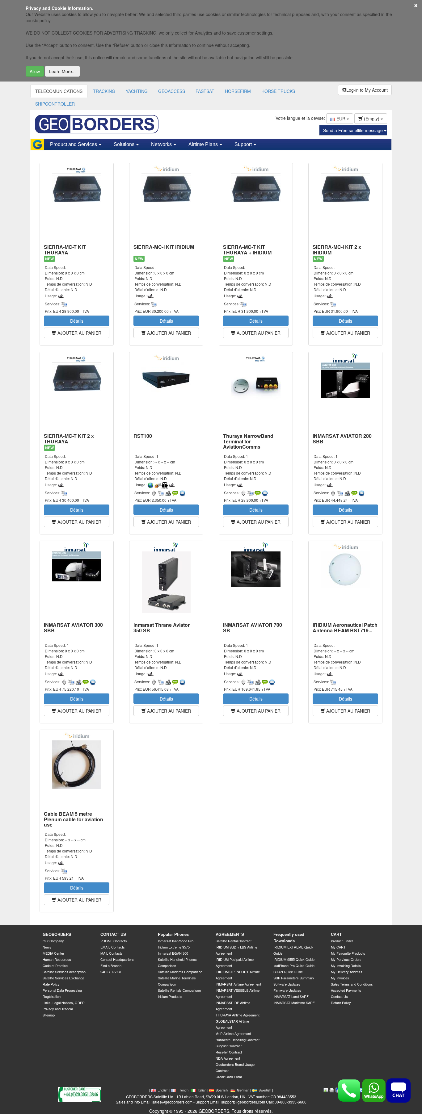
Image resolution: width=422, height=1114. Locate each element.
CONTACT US (113, 934)
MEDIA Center (53, 953)
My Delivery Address (346, 971)
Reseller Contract (229, 1051)
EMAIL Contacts (112, 946)
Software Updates (286, 984)
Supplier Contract (229, 1045)
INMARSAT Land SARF (291, 996)
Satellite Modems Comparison (180, 971)
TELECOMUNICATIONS (58, 91)
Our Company (53, 940)
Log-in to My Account (367, 90)
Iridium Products (170, 996)
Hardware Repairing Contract (238, 1039)
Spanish (222, 1089)
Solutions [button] (125, 144)
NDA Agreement (228, 1058)
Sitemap (49, 1014)
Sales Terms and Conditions (352, 984)
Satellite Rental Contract (233, 940)
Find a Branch (110, 965)
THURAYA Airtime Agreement (238, 1014)
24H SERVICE (111, 971)
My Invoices (340, 977)
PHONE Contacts (113, 940)
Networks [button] (162, 144)
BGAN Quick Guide (288, 971)
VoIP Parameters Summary (293, 977)
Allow (35, 71)
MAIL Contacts (111, 953)
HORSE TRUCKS (278, 91)
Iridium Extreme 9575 (174, 946)
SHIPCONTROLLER (55, 104)
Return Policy (341, 1002)
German (243, 1089)
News (47, 946)
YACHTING (137, 91)
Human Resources (57, 959)
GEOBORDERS (57, 934)
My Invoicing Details (346, 965)
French (183, 1089)
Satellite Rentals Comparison (179, 990)
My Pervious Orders (346, 959)
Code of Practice (55, 965)
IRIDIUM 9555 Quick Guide (293, 959)
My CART (338, 946)
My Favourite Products (348, 953)
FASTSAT (205, 91)
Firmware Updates (287, 990)
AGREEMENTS (230, 934)
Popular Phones (173, 934)
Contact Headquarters (117, 959)
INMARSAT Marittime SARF (294, 1002)
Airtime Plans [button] (203, 144)
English (163, 1089)
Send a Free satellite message (353, 130)
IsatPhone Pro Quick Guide (293, 965)
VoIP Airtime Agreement (233, 1033)
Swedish (265, 1089)
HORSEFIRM (238, 91)
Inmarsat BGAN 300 (173, 953)
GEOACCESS (171, 91)
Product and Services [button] (74, 144)
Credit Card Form (229, 1076)
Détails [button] (76, 321)
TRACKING (104, 91)
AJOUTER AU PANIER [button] (78, 333)
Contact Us (339, 996)
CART (336, 934)
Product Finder (342, 940)
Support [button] (243, 144)
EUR (341, 118)
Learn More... (62, 71)
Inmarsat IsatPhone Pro (175, 940)
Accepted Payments (346, 990)
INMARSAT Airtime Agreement (238, 984)
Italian (202, 1089)
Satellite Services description (64, 971)
